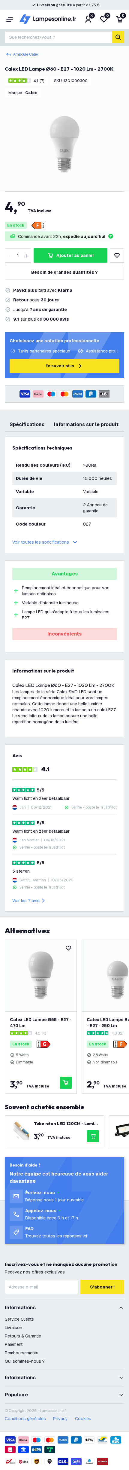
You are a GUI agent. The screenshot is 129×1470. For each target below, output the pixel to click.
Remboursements (21, 1353)
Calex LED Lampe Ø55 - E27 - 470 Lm (40, 1022)
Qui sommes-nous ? (25, 1361)
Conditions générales (25, 1418)
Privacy (60, 1418)
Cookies (83, 1418)
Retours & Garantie (23, 1336)
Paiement (13, 1344)
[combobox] (58, 37)
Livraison (13, 1327)
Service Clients (19, 1319)
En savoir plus (60, 365)
